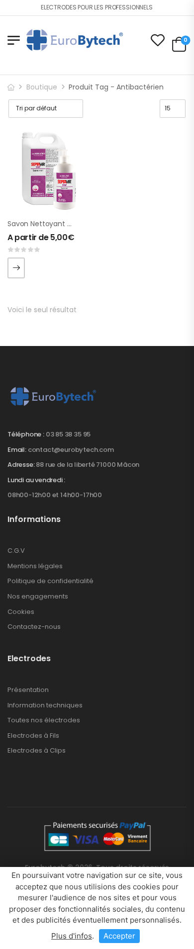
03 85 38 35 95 (68, 434)
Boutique (41, 87)
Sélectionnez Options (16, 268)
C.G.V (16, 550)
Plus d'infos (71, 936)
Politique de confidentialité (50, 581)
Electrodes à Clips (36, 750)
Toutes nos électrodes (43, 720)
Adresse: (20, 464)
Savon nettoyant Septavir (51, 224)
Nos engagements (37, 596)
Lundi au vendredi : (36, 480)
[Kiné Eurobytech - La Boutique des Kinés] (74, 39)
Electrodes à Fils (33, 735)
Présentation (28, 689)
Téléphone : (25, 434)
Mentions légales (35, 566)
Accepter (119, 936)
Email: (16, 449)
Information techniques (45, 705)
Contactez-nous (34, 626)
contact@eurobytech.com (71, 449)
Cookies (20, 611)
